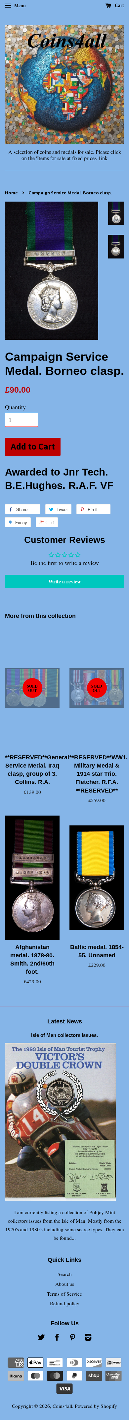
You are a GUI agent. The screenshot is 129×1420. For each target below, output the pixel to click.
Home (11, 192)
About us (64, 1284)
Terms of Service (64, 1293)
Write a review (64, 581)
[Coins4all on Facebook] (57, 1338)
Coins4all (62, 1406)
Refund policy (64, 1303)
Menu (19, 5)
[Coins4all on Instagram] (88, 1338)
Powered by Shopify (96, 1406)
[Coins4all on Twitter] (41, 1338)
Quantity (15, 407)
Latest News (64, 1021)
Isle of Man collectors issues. (64, 1035)
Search (65, 1274)
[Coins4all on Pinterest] (72, 1338)
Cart (119, 5)
